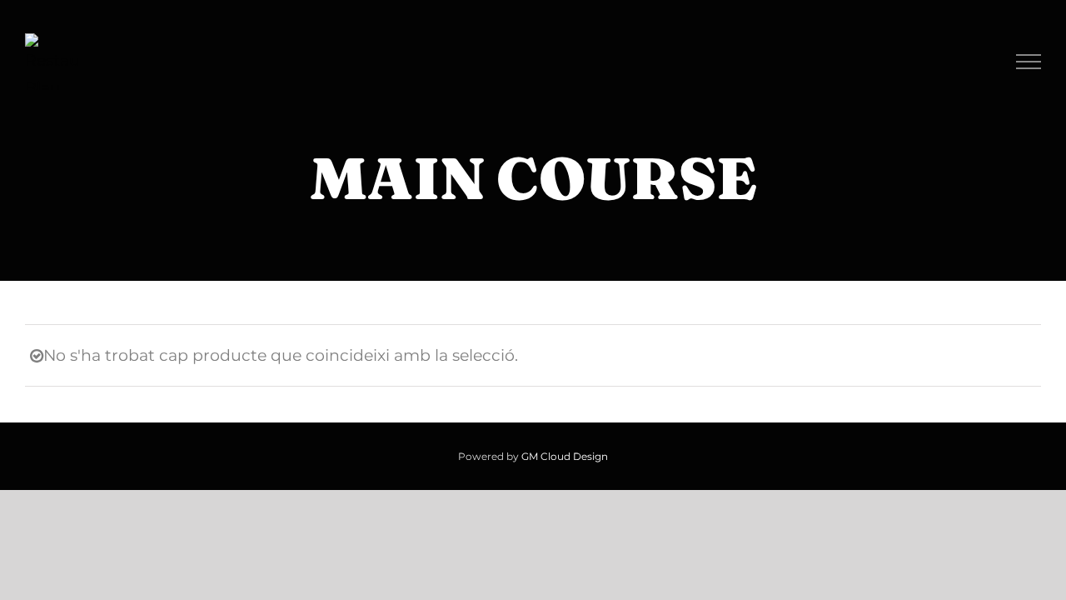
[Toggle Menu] (1029, 61)
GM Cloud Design (564, 456)
